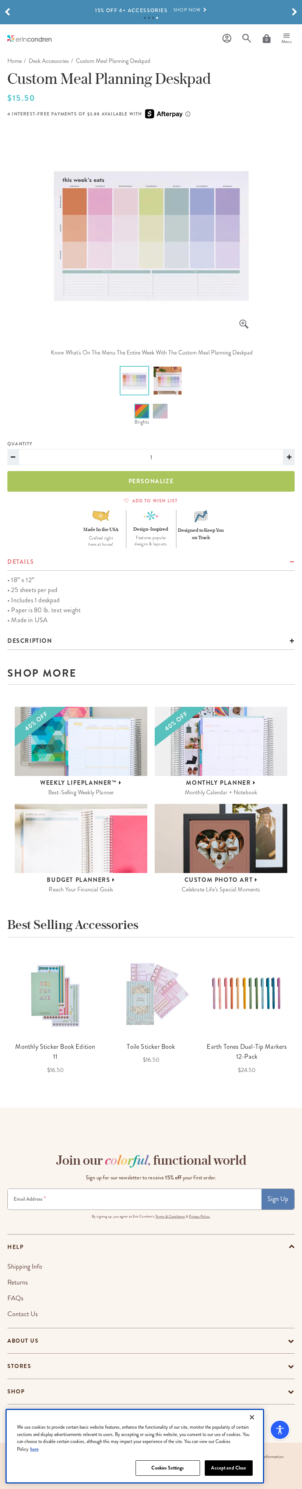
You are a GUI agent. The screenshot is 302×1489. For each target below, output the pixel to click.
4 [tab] (157, 18)
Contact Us (22, 1314)
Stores (19, 1366)
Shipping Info (24, 1266)
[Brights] (141, 411)
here (34, 1449)
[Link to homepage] (29, 38)
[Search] (247, 38)
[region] (135, 1446)
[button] (7, 12)
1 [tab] (145, 18)
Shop (16, 1392)
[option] (151, 10)
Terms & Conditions (170, 1216)
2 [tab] (149, 18)
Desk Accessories (49, 61)
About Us (22, 1341)
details (20, 562)
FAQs (15, 1298)
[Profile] (227, 38)
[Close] (252, 1417)
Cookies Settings (167, 1467)
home (14, 61)
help (15, 1247)
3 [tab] (153, 18)
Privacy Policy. (199, 1216)
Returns (17, 1282)
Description (29, 641)
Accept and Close (228, 1467)
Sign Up (277, 1199)
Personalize (151, 481)
